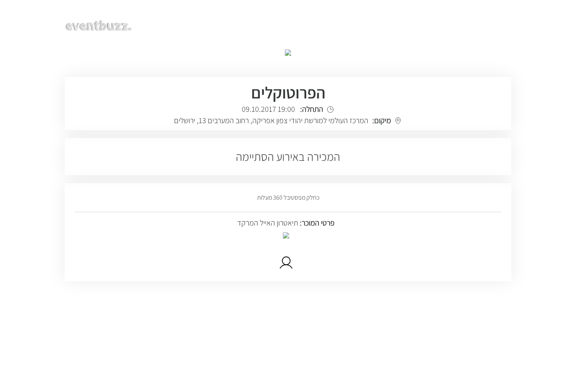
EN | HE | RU (488, 24)
